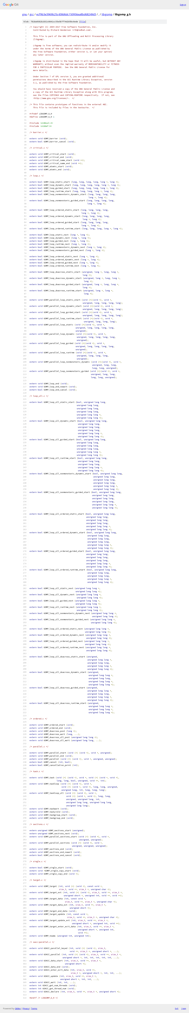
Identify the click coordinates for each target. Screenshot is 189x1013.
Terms (34, 1008)
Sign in (183, 4)
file (82, 21)
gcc (32, 14)
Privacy (25, 1008)
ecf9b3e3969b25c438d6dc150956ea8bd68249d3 (66, 14)
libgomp (107, 14)
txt (176, 1008)
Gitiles (18, 1008)
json (183, 1008)
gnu (24, 14)
